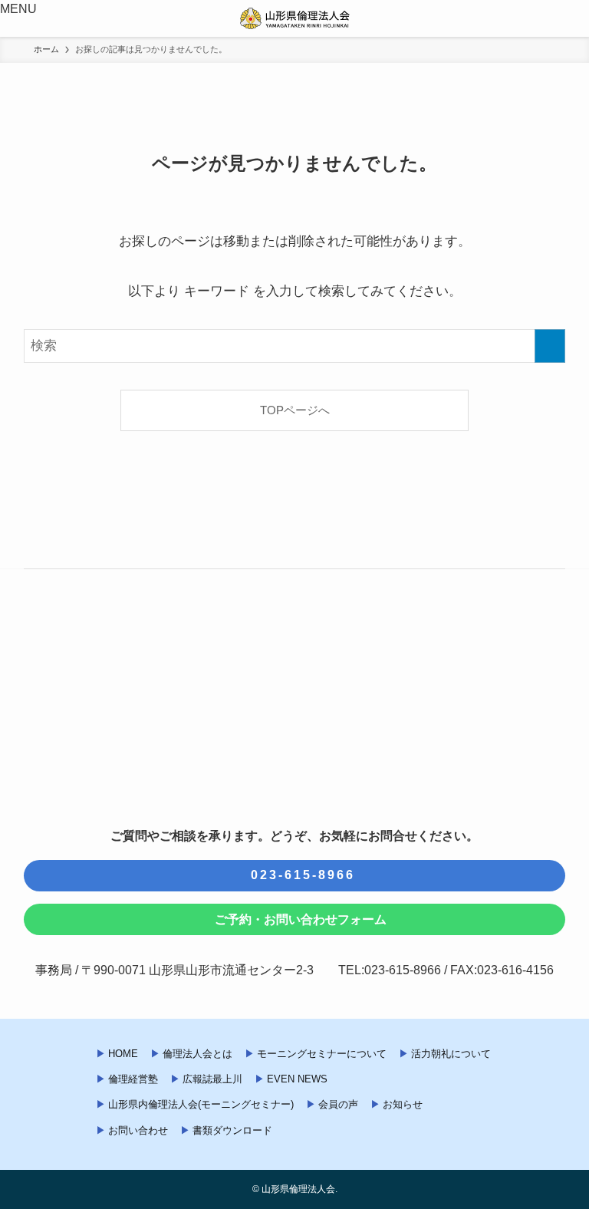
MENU (18, 8)
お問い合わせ (138, 1130)
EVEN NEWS (297, 1079)
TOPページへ (295, 410)
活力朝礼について (451, 1053)
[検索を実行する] (550, 346)
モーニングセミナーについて (322, 1053)
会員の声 (338, 1104)
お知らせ (403, 1104)
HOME (123, 1053)
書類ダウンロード (232, 1130)
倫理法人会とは (197, 1053)
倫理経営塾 (133, 1079)
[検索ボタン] (570, 18)
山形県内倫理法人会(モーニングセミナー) (201, 1104)
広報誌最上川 (212, 1079)
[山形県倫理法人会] (295, 18)
